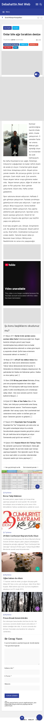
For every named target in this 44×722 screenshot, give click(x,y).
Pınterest (8, 47)
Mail (15, 47)
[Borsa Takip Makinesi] (22, 489)
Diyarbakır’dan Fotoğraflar (25, 422)
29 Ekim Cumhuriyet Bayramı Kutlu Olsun (20, 536)
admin (13, 40)
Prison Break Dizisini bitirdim (15, 618)
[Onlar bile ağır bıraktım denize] (22, 74)
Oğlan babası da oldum (13, 578)
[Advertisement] (22, 99)
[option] (23, 17)
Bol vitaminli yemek (30, 467)
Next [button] (41, 18)
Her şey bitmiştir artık (12, 467)
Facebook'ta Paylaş (11, 44)
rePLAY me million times (24, 360)
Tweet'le (24, 44)
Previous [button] (38, 18)
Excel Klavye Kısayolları (13, 18)
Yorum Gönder (12, 696)
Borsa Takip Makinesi (12, 496)
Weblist (31, 720)
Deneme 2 (23, 720)
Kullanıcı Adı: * (9, 668)
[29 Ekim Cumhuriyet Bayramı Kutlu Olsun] (22, 529)
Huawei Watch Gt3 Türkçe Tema (27, 443)
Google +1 (33, 44)
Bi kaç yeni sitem (20, 380)
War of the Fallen (21, 401)
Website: (8, 684)
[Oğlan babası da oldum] (22, 571)
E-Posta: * (8, 676)
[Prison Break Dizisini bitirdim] (22, 611)
